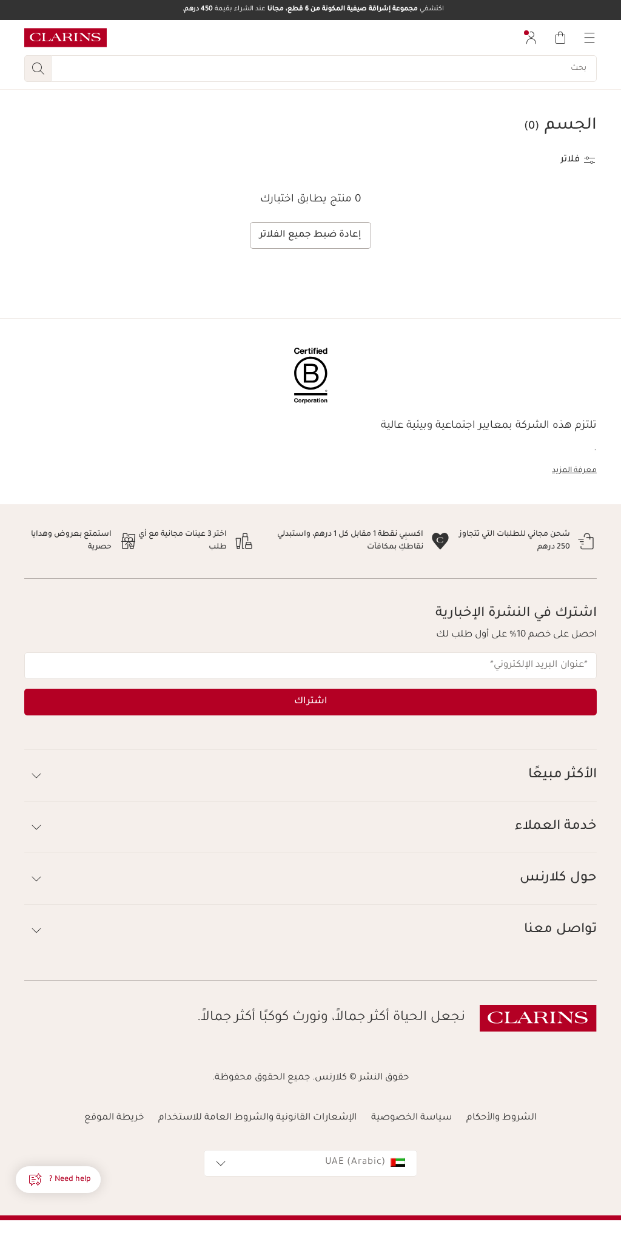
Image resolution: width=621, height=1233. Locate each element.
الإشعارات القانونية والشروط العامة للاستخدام (257, 1118)
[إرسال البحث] (37, 68)
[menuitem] (531, 37)
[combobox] (310, 1163)
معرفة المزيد (574, 471)
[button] (58, 1179)
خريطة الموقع (114, 1118)
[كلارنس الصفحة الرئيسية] (65, 37)
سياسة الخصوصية (411, 1118)
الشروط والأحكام (501, 1118)
